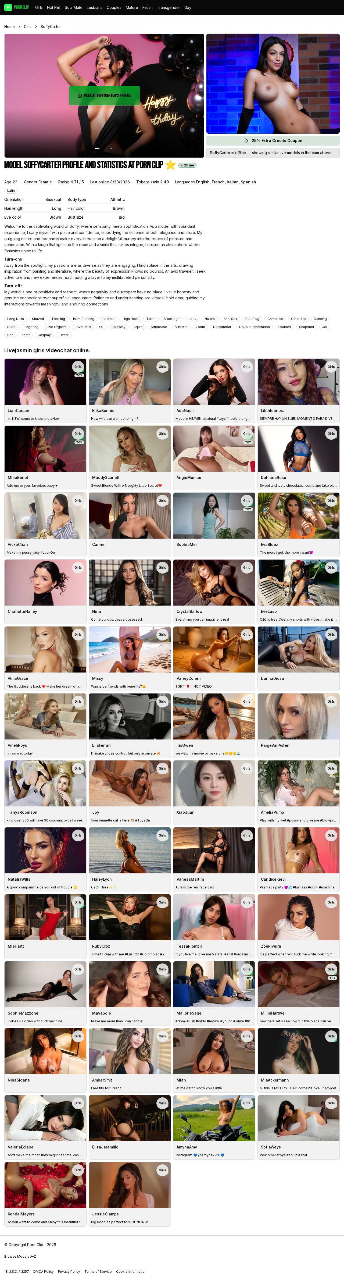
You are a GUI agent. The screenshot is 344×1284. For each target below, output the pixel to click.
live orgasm (56, 327)
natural (210, 319)
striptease (159, 327)
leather (108, 319)
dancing (320, 319)
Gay (187, 7)
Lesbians (94, 7)
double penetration (254, 327)
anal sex (230, 319)
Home (9, 26)
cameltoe (275, 319)
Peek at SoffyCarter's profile (108, 97)
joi (324, 327)
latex (192, 319)
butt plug (252, 319)
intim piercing (83, 319)
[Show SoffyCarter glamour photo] (111, 148)
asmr (26, 335)
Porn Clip (17, 7)
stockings (172, 319)
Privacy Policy (69, 1271)
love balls (83, 327)
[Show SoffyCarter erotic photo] (97, 148)
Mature (132, 7)
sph (10, 335)
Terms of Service (98, 1271)
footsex (284, 327)
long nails (15, 319)
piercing (58, 319)
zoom (200, 327)
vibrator (181, 327)
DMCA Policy (43, 1271)
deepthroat (222, 327)
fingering (31, 327)
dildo (11, 327)
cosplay (44, 335)
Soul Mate (74, 7)
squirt (138, 327)
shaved (38, 319)
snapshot (306, 327)
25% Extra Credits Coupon (280, 141)
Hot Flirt (53, 7)
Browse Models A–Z (20, 1256)
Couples (114, 7)
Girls (39, 7)
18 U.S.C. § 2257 (16, 1271)
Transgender (168, 7)
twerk (64, 335)
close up (298, 319)
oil (101, 327)
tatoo (151, 319)
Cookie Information (131, 1271)
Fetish (147, 7)
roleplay (119, 327)
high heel (130, 319)
